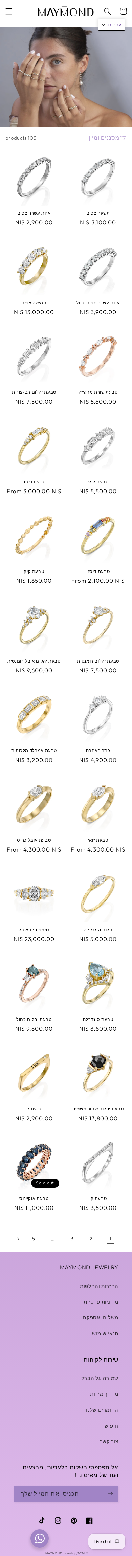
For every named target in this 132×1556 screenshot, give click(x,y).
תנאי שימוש (105, 1333)
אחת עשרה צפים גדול (97, 302)
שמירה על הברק (99, 1378)
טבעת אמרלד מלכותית (34, 750)
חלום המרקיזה (98, 929)
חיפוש (111, 1425)
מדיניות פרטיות (101, 1302)
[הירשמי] (110, 1494)
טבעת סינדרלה (98, 1019)
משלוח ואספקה (100, 1317)
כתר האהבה (98, 750)
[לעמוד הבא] (18, 1238)
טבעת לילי (98, 481)
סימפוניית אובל (34, 929)
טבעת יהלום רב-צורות (34, 392)
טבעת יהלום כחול (33, 1019)
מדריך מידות (104, 1394)
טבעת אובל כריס (34, 840)
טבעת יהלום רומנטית (98, 661)
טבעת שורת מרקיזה (98, 392)
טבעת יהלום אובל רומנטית (34, 661)
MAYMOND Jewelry (60, 1553)
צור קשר (109, 1441)
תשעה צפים (98, 213)
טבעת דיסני (34, 481)
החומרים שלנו (102, 1410)
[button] (9, 11)
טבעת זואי (98, 840)
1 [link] (110, 1238)
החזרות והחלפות (99, 1286)
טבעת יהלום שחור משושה (98, 1108)
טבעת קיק (34, 571)
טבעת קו (34, 1108)
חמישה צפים (33, 302)
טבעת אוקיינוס (33, 1198)
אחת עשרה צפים (34, 213)
